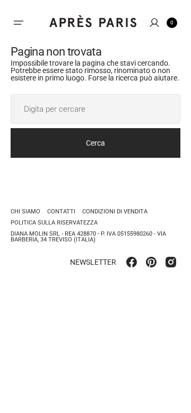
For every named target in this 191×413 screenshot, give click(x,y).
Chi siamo (25, 212)
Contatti (61, 211)
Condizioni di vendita (114, 211)
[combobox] (95, 109)
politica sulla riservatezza (54, 222)
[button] (18, 22)
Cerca (95, 143)
